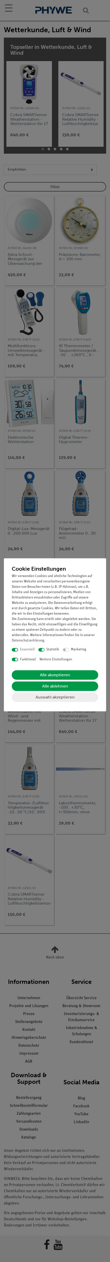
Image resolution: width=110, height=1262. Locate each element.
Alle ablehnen (55, 686)
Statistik (52, 650)
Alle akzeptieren (55, 675)
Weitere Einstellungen (55, 659)
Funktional (28, 659)
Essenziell (27, 650)
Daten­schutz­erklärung (28, 641)
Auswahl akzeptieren (55, 697)
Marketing (78, 650)
